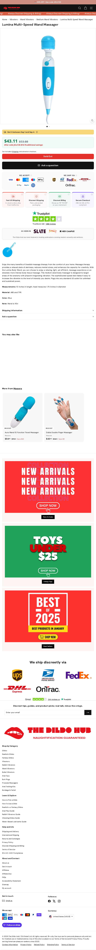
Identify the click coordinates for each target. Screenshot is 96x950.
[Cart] (85, 8)
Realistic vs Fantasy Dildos (12, 807)
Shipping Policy (53, 945)
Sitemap (5, 884)
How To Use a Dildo (9, 804)
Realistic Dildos (8, 754)
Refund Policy (39, 945)
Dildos (4, 751)
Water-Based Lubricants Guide (14, 822)
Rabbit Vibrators (8, 765)
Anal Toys (6, 776)
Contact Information (10, 945)
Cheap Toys (48, 582)
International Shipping (10, 835)
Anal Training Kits (8, 786)
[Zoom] (92, 120)
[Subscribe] (87, 712)
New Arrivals (48, 517)
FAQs (4, 877)
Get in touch (7, 866)
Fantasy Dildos (8, 758)
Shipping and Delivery (10, 831)
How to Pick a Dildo (9, 800)
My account (6, 888)
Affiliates (5, 870)
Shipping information (12, 310)
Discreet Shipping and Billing (13, 846)
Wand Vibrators (8, 768)
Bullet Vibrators (8, 772)
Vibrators (6, 761)
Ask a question (9, 316)
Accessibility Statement (11, 881)
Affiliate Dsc (7, 874)
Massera (18, 388)
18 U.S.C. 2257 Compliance (12, 853)
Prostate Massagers (10, 783)
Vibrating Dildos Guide (11, 818)
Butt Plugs (6, 779)
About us (5, 863)
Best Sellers (48, 646)
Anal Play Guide (8, 811)
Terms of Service (8, 849)
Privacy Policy (7, 842)
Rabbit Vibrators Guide (11, 814)
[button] (25, 181)
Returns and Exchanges (11, 839)
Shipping (15, 152)
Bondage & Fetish (9, 790)
